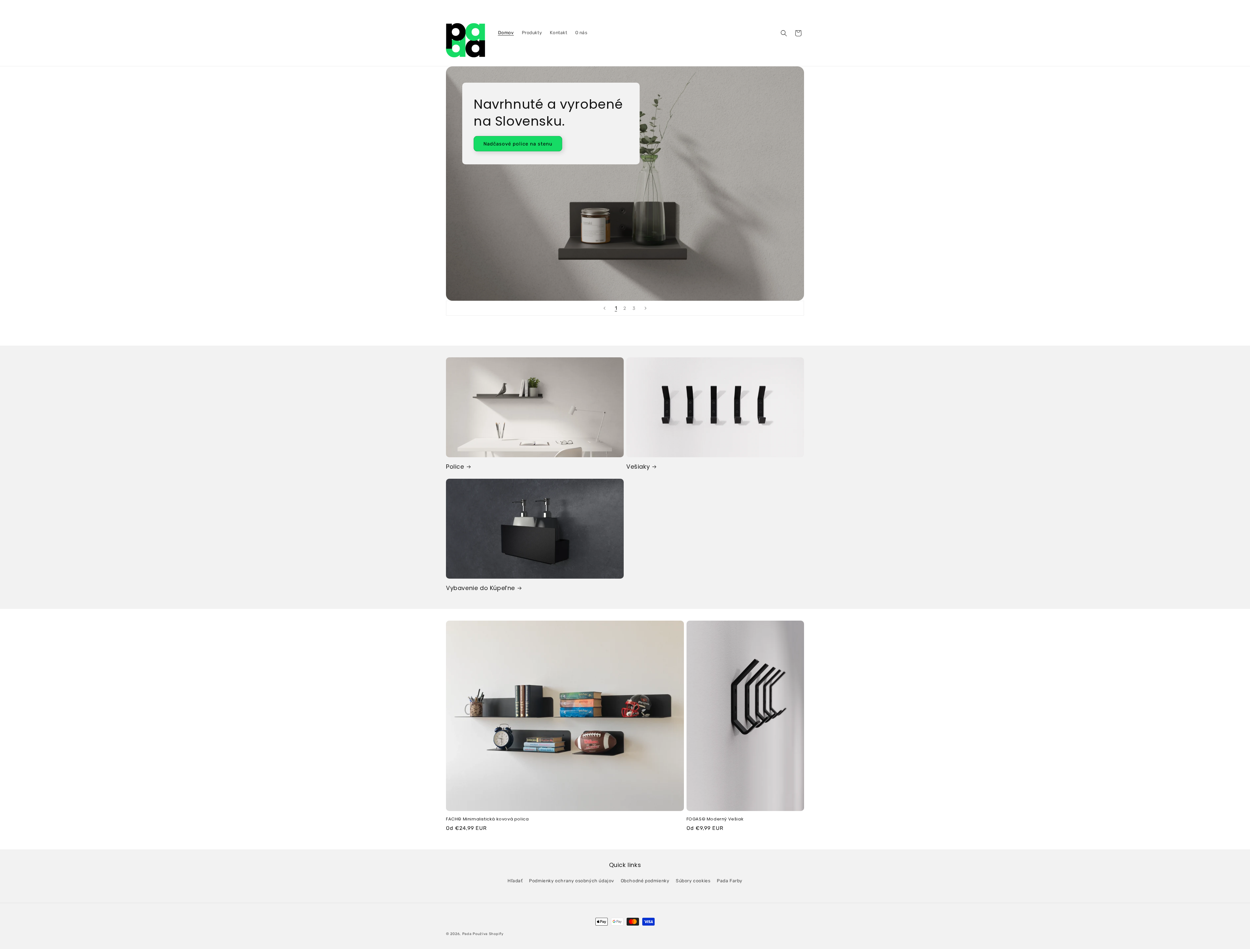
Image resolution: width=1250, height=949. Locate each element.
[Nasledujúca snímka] (645, 308)
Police (455, 466)
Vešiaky (638, 466)
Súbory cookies (693, 881)
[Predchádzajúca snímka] (604, 308)
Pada (467, 934)
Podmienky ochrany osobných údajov (571, 881)
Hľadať (515, 881)
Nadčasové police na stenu (517, 144)
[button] (784, 33)
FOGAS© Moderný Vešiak (715, 819)
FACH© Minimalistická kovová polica (487, 819)
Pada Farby (730, 881)
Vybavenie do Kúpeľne (480, 588)
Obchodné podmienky (645, 881)
